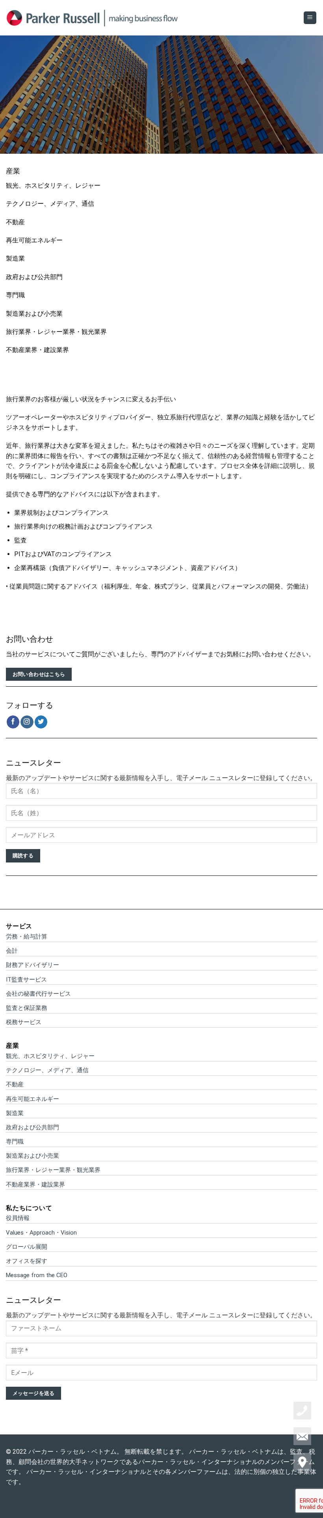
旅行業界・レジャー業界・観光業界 (56, 331)
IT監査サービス (26, 979)
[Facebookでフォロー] (13, 721)
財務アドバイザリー (32, 965)
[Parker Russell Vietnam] (92, 17)
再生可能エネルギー (34, 240)
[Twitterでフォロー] (41, 721)
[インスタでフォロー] (26, 721)
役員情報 (18, 1218)
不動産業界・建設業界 (37, 350)
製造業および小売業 (34, 313)
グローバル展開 (26, 1246)
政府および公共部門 (34, 277)
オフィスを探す (26, 1261)
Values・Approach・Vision (41, 1232)
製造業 (15, 258)
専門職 (15, 295)
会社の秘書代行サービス (38, 993)
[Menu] (310, 17)
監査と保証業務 (26, 1007)
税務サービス (23, 1022)
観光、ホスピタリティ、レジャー (53, 185)
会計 (12, 950)
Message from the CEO (36, 1275)
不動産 (15, 222)
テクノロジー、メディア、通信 (50, 203)
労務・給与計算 (26, 936)
